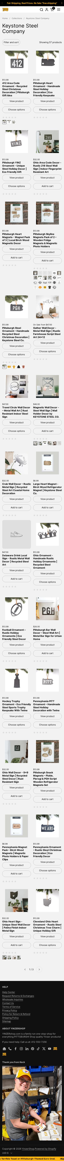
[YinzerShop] (5, 9)
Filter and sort (11, 42)
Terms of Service (11, 1006)
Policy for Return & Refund (16, 1014)
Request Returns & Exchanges (18, 995)
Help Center (8, 992)
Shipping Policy (10, 1017)
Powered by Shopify (45, 1148)
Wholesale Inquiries (12, 999)
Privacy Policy (9, 1010)
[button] (41, 9)
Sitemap (6, 1021)
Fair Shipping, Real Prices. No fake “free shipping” (32, 3)
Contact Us (8, 1003)
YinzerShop (28, 1148)
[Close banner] (61, 1159)
